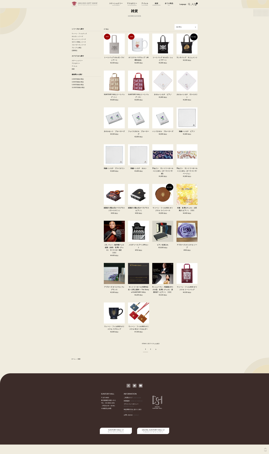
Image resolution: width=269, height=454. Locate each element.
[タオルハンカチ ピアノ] (162, 81)
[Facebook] (128, 385)
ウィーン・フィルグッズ (79, 33)
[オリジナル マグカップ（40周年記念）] (138, 44)
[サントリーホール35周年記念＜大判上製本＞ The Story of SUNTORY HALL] (138, 273)
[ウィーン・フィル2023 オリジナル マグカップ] (114, 313)
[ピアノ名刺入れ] (162, 231)
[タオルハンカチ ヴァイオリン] (187, 81)
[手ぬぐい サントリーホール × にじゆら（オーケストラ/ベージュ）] (187, 154)
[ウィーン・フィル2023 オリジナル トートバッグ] (187, 273)
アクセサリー (76, 63)
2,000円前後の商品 (78, 79)
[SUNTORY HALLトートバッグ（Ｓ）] (138, 81)
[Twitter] (134, 385)
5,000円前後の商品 (78, 84)
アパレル (74, 66)
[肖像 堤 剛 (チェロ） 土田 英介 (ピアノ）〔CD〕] (187, 194)
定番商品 (74, 50)
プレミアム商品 (76, 47)
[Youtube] (140, 385)
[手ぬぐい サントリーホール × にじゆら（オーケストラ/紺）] (162, 154)
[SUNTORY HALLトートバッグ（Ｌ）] (114, 81)
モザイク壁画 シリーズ (79, 42)
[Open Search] (189, 4)
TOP (265, 451)
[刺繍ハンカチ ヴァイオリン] (114, 154)
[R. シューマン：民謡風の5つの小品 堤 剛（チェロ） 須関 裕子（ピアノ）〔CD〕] (162, 273)
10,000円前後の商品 (78, 87)
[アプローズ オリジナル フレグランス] (114, 273)
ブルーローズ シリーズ (79, 45)
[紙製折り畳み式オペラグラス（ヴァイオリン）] (114, 194)
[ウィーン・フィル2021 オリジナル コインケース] (162, 194)
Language (182, 4)
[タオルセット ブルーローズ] (114, 117)
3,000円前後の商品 (78, 82)
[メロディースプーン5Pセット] (138, 231)
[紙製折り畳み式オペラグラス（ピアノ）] (138, 194)
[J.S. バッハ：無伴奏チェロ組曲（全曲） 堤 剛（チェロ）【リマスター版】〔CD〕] (114, 231)
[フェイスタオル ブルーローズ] (138, 117)
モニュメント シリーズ (79, 39)
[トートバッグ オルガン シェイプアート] (162, 44)
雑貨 (73, 69)
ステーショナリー (77, 60)
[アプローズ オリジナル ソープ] (187, 231)
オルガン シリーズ (77, 36)
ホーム (73, 359)
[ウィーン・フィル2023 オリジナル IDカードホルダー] (138, 313)
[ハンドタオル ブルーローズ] (162, 117)
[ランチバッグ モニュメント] (187, 44)
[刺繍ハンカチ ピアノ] (187, 117)
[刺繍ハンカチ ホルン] (138, 154)
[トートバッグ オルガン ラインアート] (114, 44)
